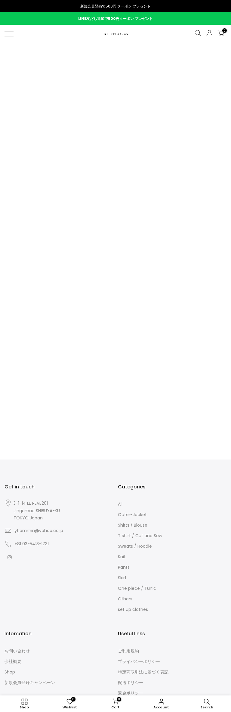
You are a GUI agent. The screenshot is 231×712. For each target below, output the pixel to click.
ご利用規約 (128, 651)
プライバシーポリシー (139, 661)
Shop (10, 672)
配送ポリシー (130, 682)
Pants (124, 567)
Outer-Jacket (132, 515)
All (120, 504)
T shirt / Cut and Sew (140, 536)
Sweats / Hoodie (135, 546)
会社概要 (13, 661)
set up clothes (133, 609)
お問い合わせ (17, 651)
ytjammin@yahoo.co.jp (38, 531)
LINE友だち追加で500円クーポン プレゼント (115, 18)
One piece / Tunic (137, 588)
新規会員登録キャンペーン (30, 682)
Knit (122, 557)
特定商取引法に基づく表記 (143, 672)
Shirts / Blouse (132, 525)
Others (125, 599)
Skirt (122, 578)
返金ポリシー (130, 693)
